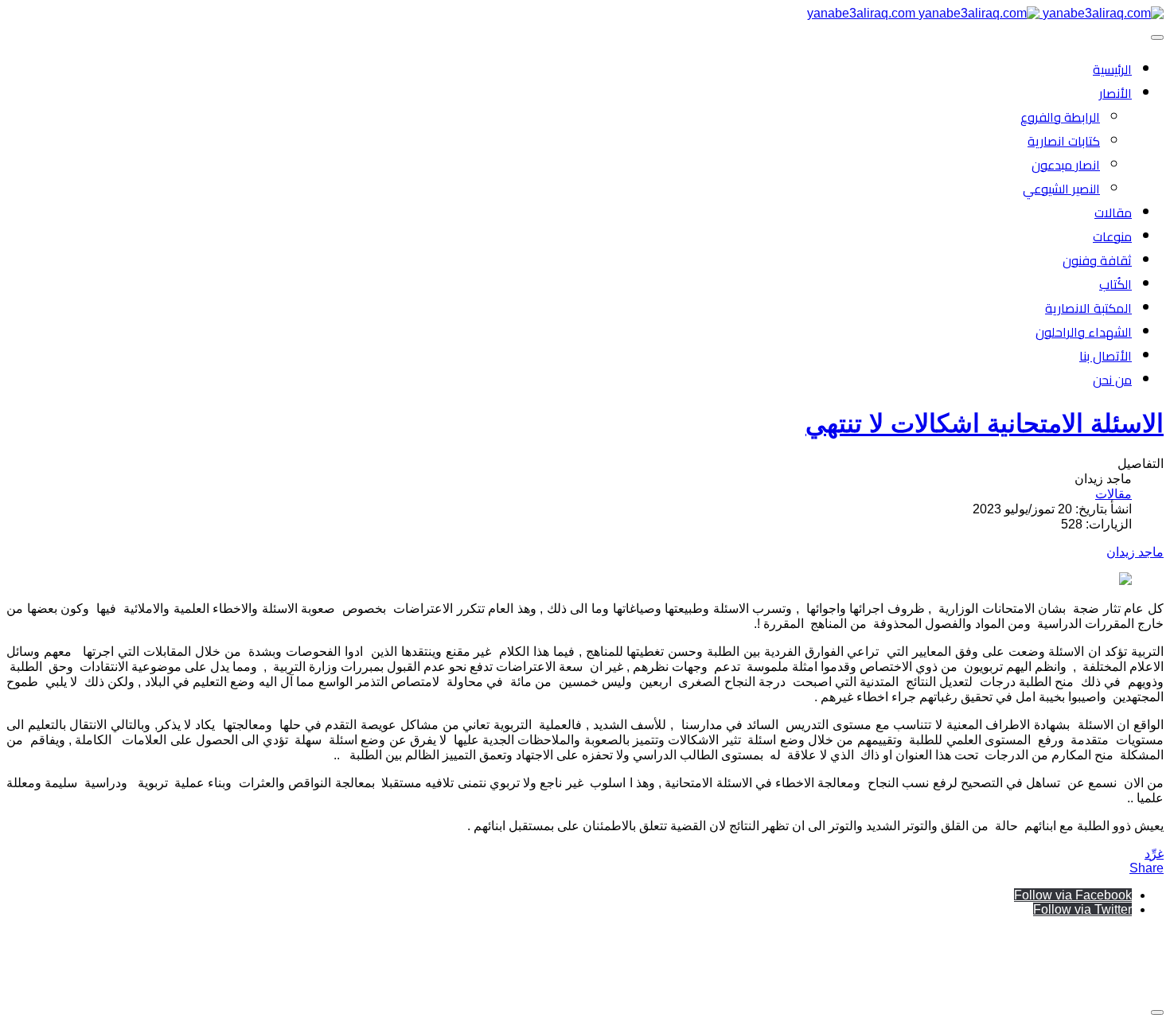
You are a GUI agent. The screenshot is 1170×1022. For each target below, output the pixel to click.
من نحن (1112, 380)
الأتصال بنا (1105, 356)
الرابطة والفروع (1060, 117)
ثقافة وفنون (1097, 260)
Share (1146, 868)
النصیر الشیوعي (1061, 189)
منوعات (1112, 236)
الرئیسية (1112, 69)
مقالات (1113, 212)
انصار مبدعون (1066, 165)
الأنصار (1115, 93)
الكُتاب (1115, 284)
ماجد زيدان (1135, 552)
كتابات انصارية (1064, 141)
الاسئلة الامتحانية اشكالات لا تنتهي (984, 423)
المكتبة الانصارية (1088, 308)
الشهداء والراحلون (1083, 332)
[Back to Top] (1157, 1012)
